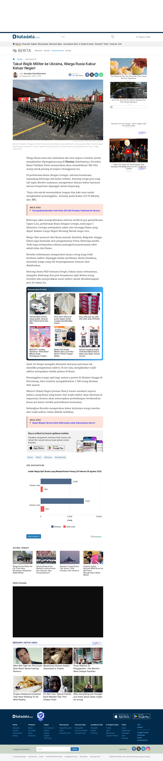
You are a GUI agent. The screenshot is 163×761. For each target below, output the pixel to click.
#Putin (38, 457)
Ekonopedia (43, 44)
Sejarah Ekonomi (65, 728)
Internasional (58, 50)
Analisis (93, 730)
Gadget (46, 736)
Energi (68, 50)
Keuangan (32, 730)
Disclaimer (84, 757)
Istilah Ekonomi (65, 733)
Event (139, 738)
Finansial (26, 44)
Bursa (30, 733)
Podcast (113, 44)
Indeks (140, 727)
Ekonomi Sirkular (81, 730)
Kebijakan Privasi (71, 757)
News (124, 728)
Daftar (75, 749)
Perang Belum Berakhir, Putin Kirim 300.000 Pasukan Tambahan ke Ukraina (66, 210)
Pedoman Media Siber (54, 757)
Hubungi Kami (95, 757)
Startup (46, 733)
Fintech (46, 730)
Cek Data (94, 733)
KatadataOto (142, 740)
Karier (41, 757)
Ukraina (69, 161)
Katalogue (125, 733)
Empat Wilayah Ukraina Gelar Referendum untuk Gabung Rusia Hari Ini (63, 423)
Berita (18, 44)
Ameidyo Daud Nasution (35, 73)
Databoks (141, 735)
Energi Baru (79, 728)
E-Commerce (49, 728)
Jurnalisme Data (70, 44)
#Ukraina (48, 457)
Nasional (38, 50)
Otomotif (99, 44)
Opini (108, 730)
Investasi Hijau (80, 733)
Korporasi (32, 736)
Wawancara (110, 733)
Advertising (32, 757)
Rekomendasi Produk (37, 289)
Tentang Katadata (19, 757)
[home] (14, 44)
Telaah (108, 728)
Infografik (94, 728)
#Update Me (60, 457)
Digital (34, 44)
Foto (123, 736)
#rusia (30, 457)
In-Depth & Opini (86, 44)
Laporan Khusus (112, 736)
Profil (61, 730)
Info (120, 44)
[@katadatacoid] (148, 749)
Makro (30, 728)
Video (106, 44)
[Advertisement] (128, 215)
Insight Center (143, 732)
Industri (47, 50)
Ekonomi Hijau (55, 44)
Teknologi (47, 738)
